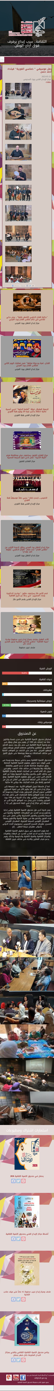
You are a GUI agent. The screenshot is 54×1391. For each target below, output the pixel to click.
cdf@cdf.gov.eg (40, 1378)
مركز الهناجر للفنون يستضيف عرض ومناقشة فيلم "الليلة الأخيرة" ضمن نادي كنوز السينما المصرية (27, 456)
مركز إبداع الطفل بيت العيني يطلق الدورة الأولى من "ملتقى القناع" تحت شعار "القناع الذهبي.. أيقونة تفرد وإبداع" (27, 550)
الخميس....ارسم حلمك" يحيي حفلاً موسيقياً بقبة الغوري (27, 499)
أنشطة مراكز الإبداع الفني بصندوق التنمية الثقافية (27, 1234)
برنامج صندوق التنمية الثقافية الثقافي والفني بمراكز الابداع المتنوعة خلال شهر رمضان (27, 1354)
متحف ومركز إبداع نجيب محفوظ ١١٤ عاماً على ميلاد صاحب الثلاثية (27, 1293)
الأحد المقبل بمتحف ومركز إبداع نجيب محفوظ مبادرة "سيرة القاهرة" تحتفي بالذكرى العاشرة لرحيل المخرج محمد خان (27, 642)
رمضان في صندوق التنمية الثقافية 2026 (27, 1176)
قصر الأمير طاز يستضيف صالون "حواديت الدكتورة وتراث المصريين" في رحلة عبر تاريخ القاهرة (27, 594)
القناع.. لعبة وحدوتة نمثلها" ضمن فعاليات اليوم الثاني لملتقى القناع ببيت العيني (27, 364)
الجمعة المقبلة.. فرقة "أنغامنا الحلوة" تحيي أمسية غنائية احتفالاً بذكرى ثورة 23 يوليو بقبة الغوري (27, 410)
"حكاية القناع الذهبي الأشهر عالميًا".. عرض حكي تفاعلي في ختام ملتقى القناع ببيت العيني (27, 318)
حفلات (48, 82)
